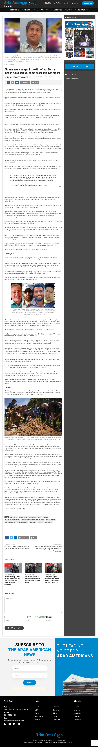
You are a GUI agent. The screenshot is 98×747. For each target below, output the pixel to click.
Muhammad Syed (10, 522)
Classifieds (70, 10)
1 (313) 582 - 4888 (10, 715)
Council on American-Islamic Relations (32, 519)
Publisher (77, 716)
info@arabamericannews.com (14, 721)
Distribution (77, 713)
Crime (12, 65)
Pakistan (40, 522)
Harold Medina (50, 519)
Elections (14, 10)
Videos (37, 719)
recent (13, 380)
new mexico (33, 522)
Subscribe (88, 3)
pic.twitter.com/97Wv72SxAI (44, 181)
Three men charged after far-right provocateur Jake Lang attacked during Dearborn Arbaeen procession (12, 580)
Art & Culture (39, 716)
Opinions (26, 10)
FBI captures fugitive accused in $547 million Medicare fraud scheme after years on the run (52, 579)
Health (55, 716)
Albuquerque (23, 517)
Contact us (83, 10)
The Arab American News (45, 740)
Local (36, 10)
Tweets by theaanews (72, 78)
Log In (66, 3)
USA (42, 10)
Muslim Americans (22, 522)
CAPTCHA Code (33, 616)
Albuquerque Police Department (38, 517)
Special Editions (79, 66)
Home (6, 65)
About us (47, 3)
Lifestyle (58, 10)
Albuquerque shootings (12, 519)
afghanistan (13, 517)
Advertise (57, 3)
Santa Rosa (48, 522)
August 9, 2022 (42, 185)
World (49, 10)
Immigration (29, 565)
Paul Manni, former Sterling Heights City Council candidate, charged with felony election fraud (16, 548)
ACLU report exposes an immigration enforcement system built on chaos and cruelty (32, 579)
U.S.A (34, 78)
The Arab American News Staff (16, 78)
